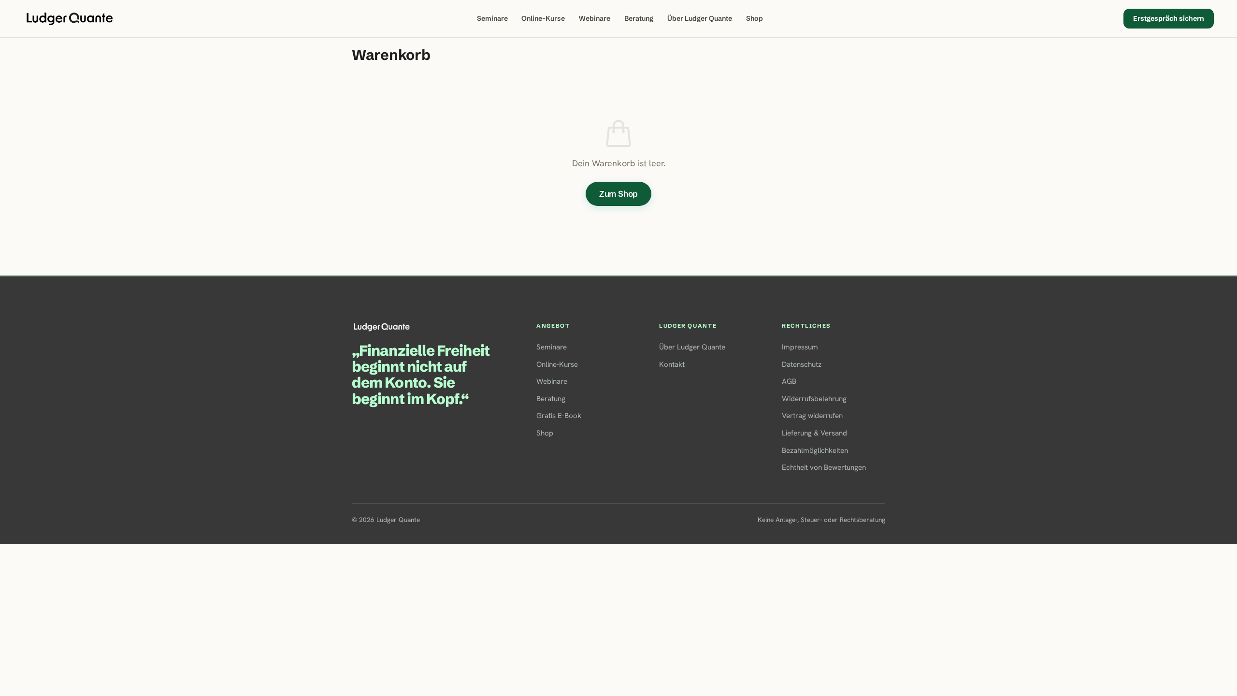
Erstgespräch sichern (1168, 18)
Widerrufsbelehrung (814, 399)
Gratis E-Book (558, 415)
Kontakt (672, 364)
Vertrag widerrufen (812, 415)
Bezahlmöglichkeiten (815, 450)
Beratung (638, 18)
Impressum (800, 347)
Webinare (594, 18)
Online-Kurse (543, 18)
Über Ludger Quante (699, 18)
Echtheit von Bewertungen (824, 467)
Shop (754, 18)
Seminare (492, 18)
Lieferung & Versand (814, 433)
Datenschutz (801, 364)
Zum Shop (618, 193)
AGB (789, 381)
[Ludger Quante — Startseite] (69, 19)
